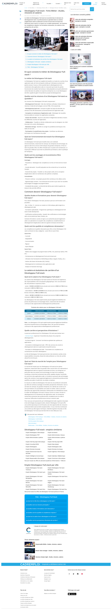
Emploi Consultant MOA (32, 444)
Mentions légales (48, 575)
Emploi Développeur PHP (32, 435)
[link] (42, 54)
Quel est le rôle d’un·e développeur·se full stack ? (41, 501)
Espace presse (47, 577)
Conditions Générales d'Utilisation (27, 577)
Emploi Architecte (52, 432)
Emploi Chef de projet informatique (35, 441)
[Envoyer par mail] (20, 22)
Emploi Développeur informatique (35, 432)
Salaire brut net (23, 595)
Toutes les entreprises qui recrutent (28, 605)
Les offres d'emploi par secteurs (27, 601)
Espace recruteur (104, 3)
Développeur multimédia (35, 419)
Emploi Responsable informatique (35, 458)
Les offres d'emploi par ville (26, 599)
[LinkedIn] (20, 11)
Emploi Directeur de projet (33, 449)
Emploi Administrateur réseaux (56, 435)
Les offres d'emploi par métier (27, 597)
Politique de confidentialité (26, 579)
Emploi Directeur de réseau (55, 449)
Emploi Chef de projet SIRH (55, 441)
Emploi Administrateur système (34, 437)
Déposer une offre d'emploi (50, 593)
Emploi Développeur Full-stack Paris (57, 476)
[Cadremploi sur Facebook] (69, 574)
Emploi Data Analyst (53, 444)
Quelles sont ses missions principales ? (39, 505)
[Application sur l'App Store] (72, 594)
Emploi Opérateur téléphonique (56, 456)
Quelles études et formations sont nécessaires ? (41, 508)
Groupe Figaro (47, 581)
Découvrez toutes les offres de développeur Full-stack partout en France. (44, 491)
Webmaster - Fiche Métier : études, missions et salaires (43, 425)
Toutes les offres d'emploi (26, 603)
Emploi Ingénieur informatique (56, 451)
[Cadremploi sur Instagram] (77, 574)
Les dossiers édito (24, 607)
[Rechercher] (92, 9)
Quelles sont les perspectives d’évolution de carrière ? (43, 520)
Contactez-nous (23, 573)
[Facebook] (20, 15)
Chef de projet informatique (35, 421)
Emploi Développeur (31, 446)
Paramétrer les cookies (25, 583)
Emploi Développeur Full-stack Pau (57, 489)
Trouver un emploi (22, 3)
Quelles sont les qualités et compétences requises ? (42, 512)
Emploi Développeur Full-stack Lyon (35, 472)
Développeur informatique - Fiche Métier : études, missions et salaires (47, 417)
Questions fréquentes (25, 575)
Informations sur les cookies (26, 581)
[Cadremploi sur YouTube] (82, 574)
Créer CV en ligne (24, 593)
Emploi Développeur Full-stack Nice (35, 489)
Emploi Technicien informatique (56, 458)
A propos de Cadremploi (49, 573)
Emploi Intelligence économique (34, 456)
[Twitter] (20, 19)
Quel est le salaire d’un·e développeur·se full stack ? (42, 516)
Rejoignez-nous (47, 579)
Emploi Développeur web (55, 446)
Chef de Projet (29, 336)
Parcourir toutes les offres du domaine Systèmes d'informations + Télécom (45, 460)
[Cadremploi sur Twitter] (73, 574)
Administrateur (32, 423)
